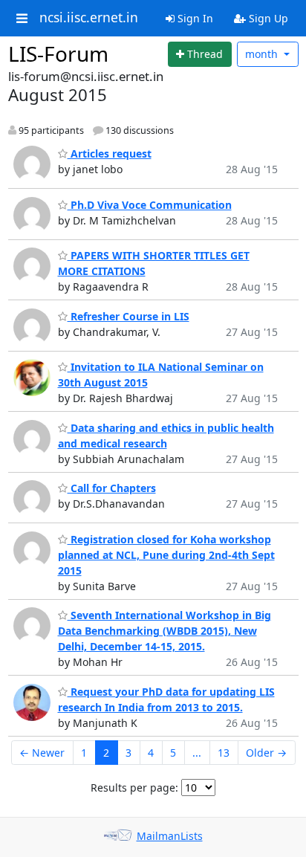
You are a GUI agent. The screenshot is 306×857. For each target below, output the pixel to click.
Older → (266, 753)
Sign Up (267, 18)
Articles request (110, 153)
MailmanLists (170, 836)
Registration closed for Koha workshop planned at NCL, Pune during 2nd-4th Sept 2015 (166, 555)
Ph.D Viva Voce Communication (150, 205)
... (196, 753)
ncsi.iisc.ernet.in (88, 18)
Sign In (194, 18)
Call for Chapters (112, 488)
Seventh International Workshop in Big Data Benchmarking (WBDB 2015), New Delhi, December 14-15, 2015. (164, 630)
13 (224, 753)
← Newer (42, 753)
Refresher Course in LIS (128, 316)
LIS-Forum (58, 53)
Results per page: (134, 787)
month (263, 54)
